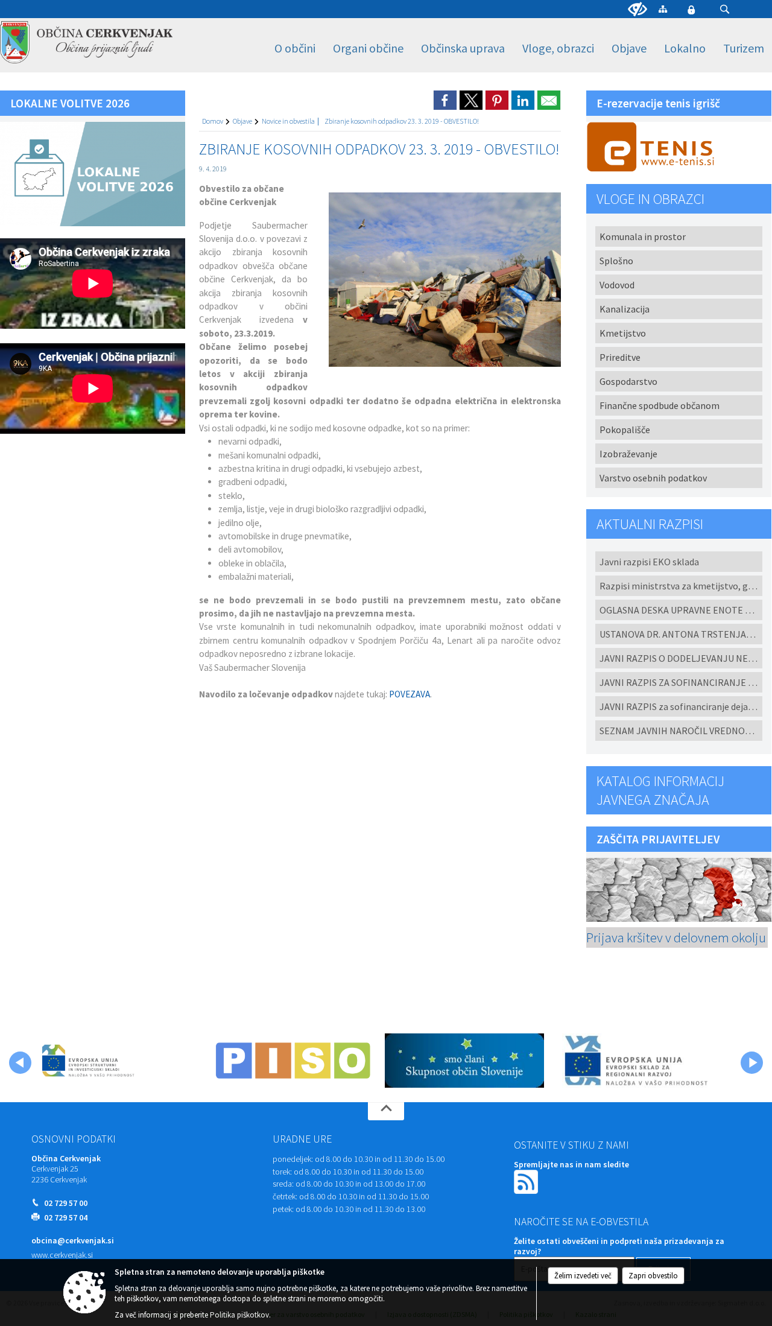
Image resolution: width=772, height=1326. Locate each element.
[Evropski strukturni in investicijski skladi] (121, 1060)
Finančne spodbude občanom (660, 405)
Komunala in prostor (643, 236)
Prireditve (620, 357)
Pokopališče (625, 429)
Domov (212, 120)
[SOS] (464, 1060)
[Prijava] (691, 9)
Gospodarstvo (628, 381)
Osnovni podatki (73, 1139)
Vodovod (617, 285)
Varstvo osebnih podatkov (653, 478)
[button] (724, 9)
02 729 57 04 (65, 1218)
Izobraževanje (628, 454)
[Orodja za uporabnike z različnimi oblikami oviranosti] (637, 9)
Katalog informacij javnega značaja (660, 790)
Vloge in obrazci (650, 198)
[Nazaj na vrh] (386, 1111)
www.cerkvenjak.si (62, 1255)
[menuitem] (295, 48)
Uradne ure (302, 1139)
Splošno (616, 261)
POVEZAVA (409, 694)
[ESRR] (635, 1060)
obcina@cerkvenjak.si (72, 1241)
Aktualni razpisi (649, 524)
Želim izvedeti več (583, 1275)
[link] (445, 100)
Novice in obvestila (288, 120)
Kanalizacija (625, 309)
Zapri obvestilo (653, 1275)
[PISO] (293, 1060)
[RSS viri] (527, 1181)
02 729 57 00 (65, 1203)
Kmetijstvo (623, 333)
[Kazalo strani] (663, 8)
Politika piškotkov (239, 1315)
